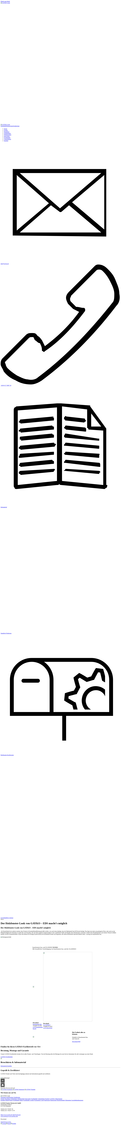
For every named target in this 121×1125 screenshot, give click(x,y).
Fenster (6, 130)
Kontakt (3, 1100)
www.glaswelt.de (47, 1028)
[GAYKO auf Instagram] (18, 1089)
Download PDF (76, 1041)
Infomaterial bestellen (6, 1066)
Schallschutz (16, 126)
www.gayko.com (13, 1116)
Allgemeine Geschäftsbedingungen (74, 1100)
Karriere (6, 140)
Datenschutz (53, 1100)
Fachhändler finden (18, 1100)
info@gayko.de (16, 1115)
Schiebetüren (7, 133)
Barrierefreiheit (61, 1100)
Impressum (47, 1100)
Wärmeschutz (9, 126)
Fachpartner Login (39, 1100)
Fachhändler (7, 137)
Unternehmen (7, 139)
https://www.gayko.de (6, 1115)
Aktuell (7, 1100)
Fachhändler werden (28, 1100)
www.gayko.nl (4, 1116)
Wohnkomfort (7, 134)
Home (5, 129)
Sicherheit (3, 126)
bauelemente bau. (37, 1024)
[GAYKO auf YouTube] (30, 1089)
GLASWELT (46, 1025)
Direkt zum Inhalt (5, 1)
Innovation (7, 136)
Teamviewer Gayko (6, 1122)
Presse (11, 1100)
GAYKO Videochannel (56, 1099)
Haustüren (6, 132)
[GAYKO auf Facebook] (6, 1089)
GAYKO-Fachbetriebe (7, 1057)
